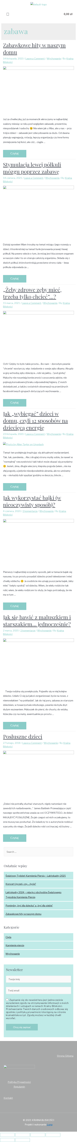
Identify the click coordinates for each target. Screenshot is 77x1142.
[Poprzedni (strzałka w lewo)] (7, 1140)
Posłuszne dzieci (22, 736)
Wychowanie (54, 58)
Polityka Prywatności (19, 1081)
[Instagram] (38, 14)
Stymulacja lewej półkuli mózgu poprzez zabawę (32, 168)
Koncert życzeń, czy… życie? (21, 883)
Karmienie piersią (15, 945)
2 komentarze (30, 511)
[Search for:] (38, 851)
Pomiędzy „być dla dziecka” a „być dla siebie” (29, 905)
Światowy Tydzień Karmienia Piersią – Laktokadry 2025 (36, 875)
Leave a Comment (35, 58)
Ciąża (8, 937)
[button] (8, 14)
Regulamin (19, 1086)
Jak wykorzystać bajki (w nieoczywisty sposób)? (32, 501)
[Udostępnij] (22, 1135)
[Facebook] (31, 14)
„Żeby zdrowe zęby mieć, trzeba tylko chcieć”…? (32, 293)
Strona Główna (65, 1055)
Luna (49, 1124)
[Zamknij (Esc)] (7, 1135)
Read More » (15, 153)
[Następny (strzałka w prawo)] (22, 1140)
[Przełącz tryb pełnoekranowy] (37, 1135)
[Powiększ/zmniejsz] (53, 1135)
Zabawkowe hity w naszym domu (34, 49)
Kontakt (8, 1097)
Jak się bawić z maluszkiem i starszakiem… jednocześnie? (37, 621)
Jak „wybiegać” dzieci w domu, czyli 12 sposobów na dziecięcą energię (35, 420)
